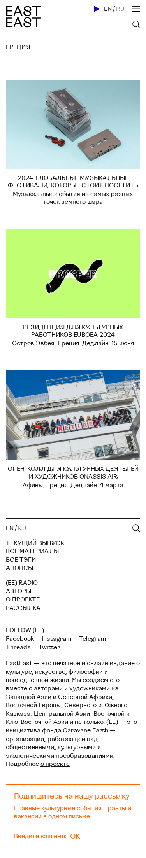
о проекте (55, 763)
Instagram (56, 638)
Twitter (49, 647)
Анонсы (19, 567)
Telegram (92, 638)
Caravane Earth (85, 730)
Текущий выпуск (35, 543)
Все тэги (21, 559)
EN (108, 8)
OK (75, 836)
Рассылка (23, 608)
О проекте (23, 599)
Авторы (18, 591)
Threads (18, 647)
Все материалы (32, 551)
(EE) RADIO (22, 582)
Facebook (20, 638)
